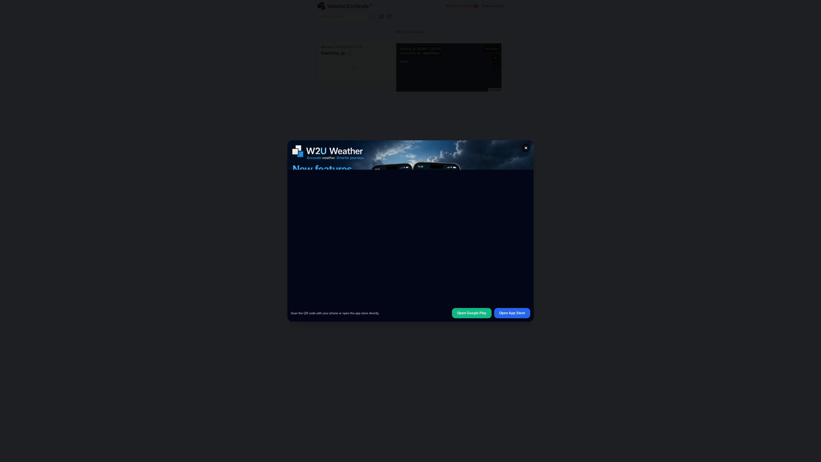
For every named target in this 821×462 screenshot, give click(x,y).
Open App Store (512, 313)
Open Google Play (471, 313)
